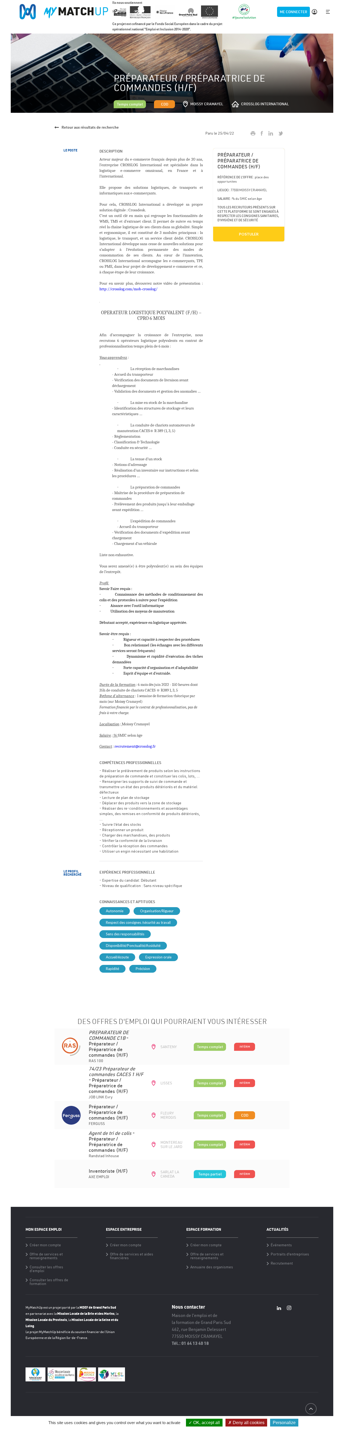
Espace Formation (203, 1229)
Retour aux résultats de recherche (90, 127)
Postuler (249, 234)
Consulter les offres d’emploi (46, 1269)
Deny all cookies (248, 1422)
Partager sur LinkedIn (270, 133)
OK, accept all (206, 1422)
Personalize (284, 1422)
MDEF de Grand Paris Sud (98, 1307)
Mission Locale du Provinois (46, 1319)
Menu (328, 12)
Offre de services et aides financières (131, 1256)
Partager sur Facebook (262, 133)
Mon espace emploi (44, 1229)
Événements (281, 1245)
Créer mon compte (45, 1245)
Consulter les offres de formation (49, 1282)
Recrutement (282, 1263)
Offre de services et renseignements (46, 1256)
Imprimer (253, 133)
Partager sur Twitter (280, 133)
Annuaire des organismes (211, 1267)
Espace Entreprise (124, 1229)
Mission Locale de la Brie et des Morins (85, 1313)
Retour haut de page (310, 1418)
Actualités (277, 1229)
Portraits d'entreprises (290, 1254)
